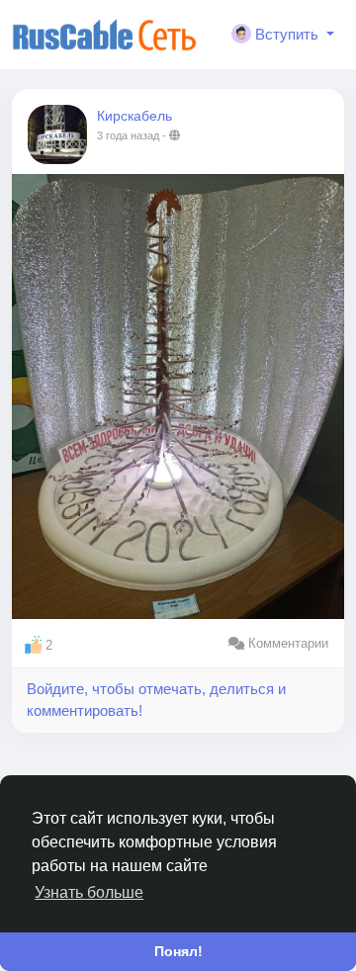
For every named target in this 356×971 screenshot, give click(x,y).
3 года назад (128, 135)
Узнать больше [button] (89, 892)
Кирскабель (134, 116)
